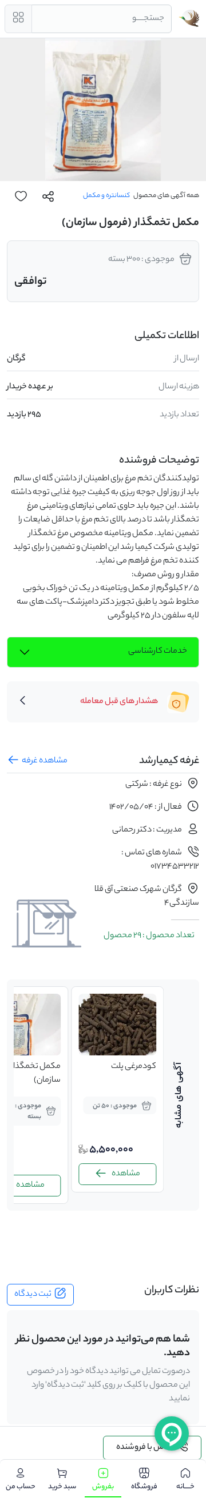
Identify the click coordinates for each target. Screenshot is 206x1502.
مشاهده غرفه (45, 761)
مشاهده (126, 1174)
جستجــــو (148, 19)
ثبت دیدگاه (33, 1295)
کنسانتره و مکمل (106, 196)
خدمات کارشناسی (157, 651)
